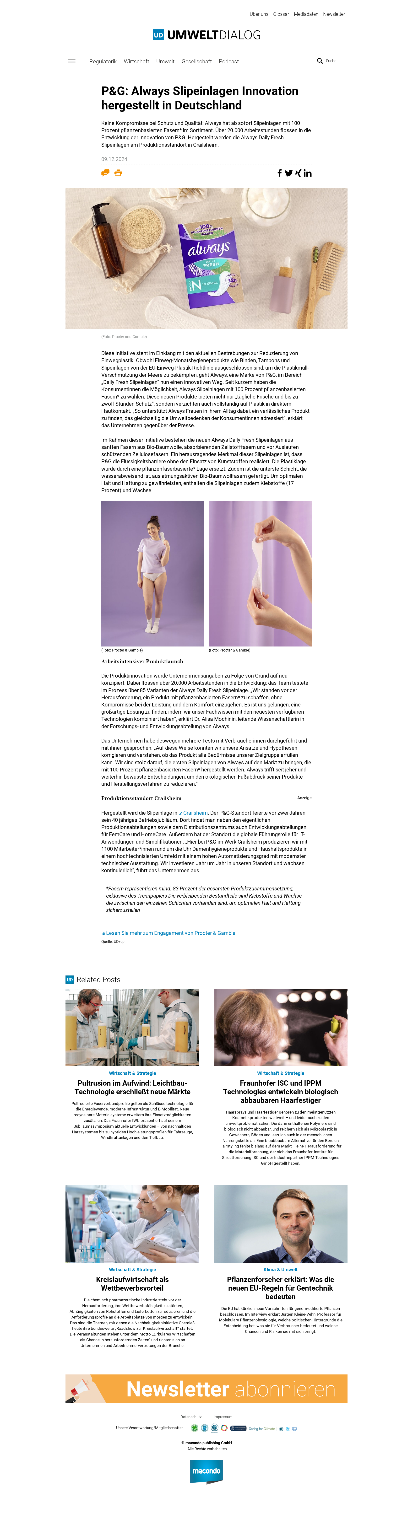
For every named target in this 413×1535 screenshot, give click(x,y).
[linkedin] (308, 175)
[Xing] (299, 175)
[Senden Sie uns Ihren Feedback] (105, 174)
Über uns (259, 14)
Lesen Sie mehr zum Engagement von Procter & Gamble (170, 933)
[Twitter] (289, 175)
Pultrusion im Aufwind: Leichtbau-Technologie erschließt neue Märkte (132, 1087)
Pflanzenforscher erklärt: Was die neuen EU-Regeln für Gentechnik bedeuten (280, 1288)
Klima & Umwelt (281, 1269)
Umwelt (165, 61)
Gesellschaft (197, 61)
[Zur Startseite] (206, 35)
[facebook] (280, 175)
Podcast (229, 61)
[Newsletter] (206, 1388)
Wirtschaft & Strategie (132, 1073)
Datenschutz (191, 1417)
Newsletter (334, 14)
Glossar (281, 14)
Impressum (223, 1417)
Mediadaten (306, 14)
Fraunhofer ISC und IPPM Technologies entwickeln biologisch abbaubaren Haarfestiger (280, 1091)
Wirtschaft (136, 61)
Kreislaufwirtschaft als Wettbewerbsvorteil (132, 1283)
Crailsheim (195, 813)
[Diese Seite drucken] (118, 174)
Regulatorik (103, 61)
